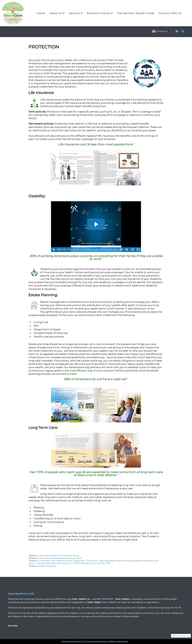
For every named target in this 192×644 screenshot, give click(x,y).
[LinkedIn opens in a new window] (177, 32)
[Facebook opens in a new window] (182, 32)
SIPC (111, 599)
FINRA (104, 599)
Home (41, 13)
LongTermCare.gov (46, 566)
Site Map (13, 625)
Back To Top (179, 636)
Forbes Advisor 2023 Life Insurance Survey (58, 555)
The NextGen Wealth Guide (135, 13)
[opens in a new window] (96, 184)
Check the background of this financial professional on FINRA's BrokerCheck (94, 641)
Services (74, 13)
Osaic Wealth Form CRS (21, 593)
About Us (56, 13)
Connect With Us (170, 13)
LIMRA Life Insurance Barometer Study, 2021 (59, 558)
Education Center (98, 13)
